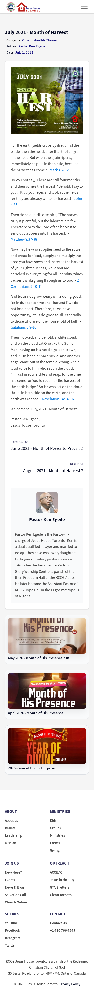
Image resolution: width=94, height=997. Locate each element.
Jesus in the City (62, 879)
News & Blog (14, 887)
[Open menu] (84, 7)
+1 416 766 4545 (62, 930)
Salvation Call (15, 894)
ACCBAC (56, 872)
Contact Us (58, 923)
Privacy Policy (69, 984)
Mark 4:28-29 (60, 170)
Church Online (16, 902)
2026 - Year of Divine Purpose (31, 768)
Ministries (57, 835)
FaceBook (12, 930)
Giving (55, 850)
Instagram (13, 938)
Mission (10, 843)
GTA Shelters (59, 887)
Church (27, 40)
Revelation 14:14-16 (58, 399)
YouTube (11, 923)
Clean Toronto (61, 894)
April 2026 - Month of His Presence (35, 713)
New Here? (13, 872)
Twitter (10, 945)
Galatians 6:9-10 (23, 327)
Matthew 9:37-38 (24, 239)
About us (11, 820)
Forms (55, 843)
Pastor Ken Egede (47, 519)
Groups (55, 828)
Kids (53, 820)
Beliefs (10, 828)
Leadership (13, 835)
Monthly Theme (45, 40)
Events (10, 879)
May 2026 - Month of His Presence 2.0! (38, 657)
